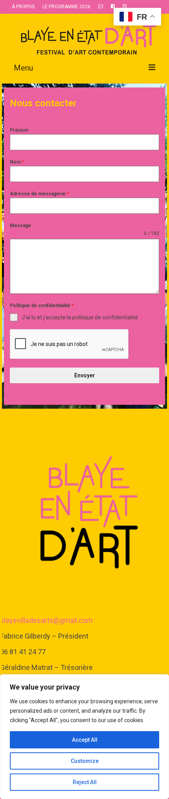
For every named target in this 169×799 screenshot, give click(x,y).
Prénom (19, 130)
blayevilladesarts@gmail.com (46, 620)
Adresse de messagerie (39, 194)
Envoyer (84, 375)
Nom (17, 162)
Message (20, 225)
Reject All (85, 782)
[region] (84, 736)
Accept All (84, 740)
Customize (85, 761)
